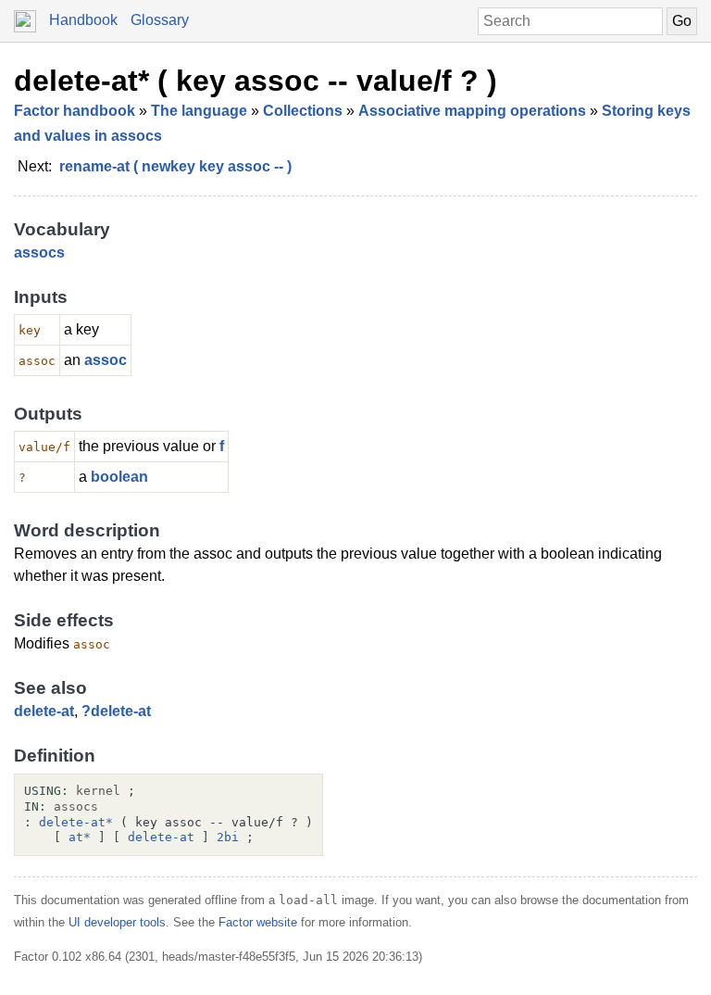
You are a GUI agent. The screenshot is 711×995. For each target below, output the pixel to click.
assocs (39, 252)
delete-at (44, 711)
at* (80, 837)
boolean (119, 477)
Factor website (257, 922)
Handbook (83, 20)
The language (199, 111)
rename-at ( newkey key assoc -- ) (175, 166)
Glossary (160, 20)
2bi (228, 837)
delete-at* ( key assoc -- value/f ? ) (255, 80)
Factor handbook (74, 111)
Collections (303, 111)
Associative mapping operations (472, 111)
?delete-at (116, 711)
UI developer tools (117, 922)
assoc (105, 360)
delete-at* (76, 822)
